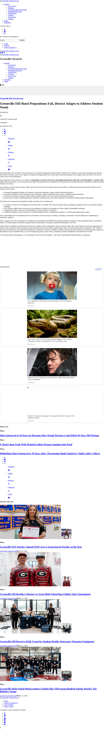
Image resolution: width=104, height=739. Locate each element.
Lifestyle (11, 15)
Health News (12, 13)
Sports (6, 21)
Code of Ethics (9, 705)
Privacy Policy (8, 706)
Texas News (12, 17)
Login (6, 44)
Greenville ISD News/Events (17, 10)
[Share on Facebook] (54, 130)
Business (11, 8)
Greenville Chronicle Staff (8, 551)
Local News (12, 6)
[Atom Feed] (4, 722)
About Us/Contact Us (11, 703)
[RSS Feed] (4, 724)
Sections (6, 4)
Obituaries (7, 22)
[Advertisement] (37, 90)
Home (6, 701)
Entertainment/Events (15, 11)
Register (6, 45)
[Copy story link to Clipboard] (54, 133)
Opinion (10, 19)
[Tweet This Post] (54, 131)
